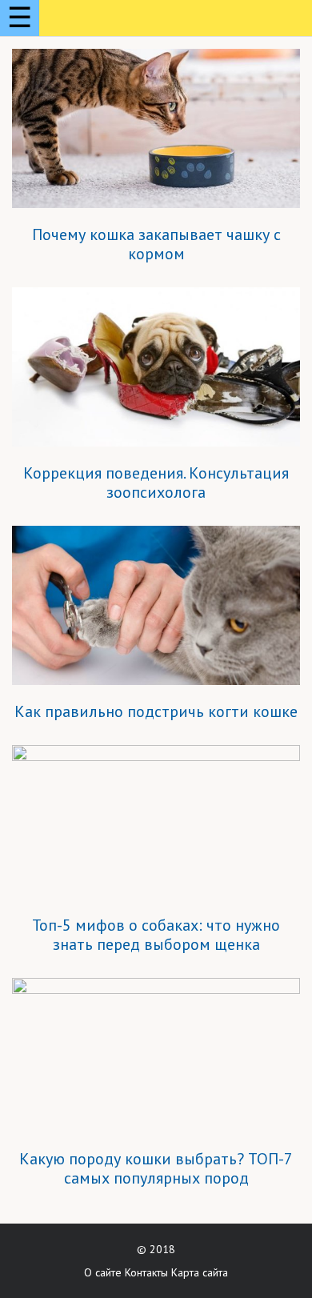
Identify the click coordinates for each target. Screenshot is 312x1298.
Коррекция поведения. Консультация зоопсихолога (156, 483)
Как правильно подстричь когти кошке (156, 711)
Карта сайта (199, 1272)
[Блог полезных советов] (110, 20)
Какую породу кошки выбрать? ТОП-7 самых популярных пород (156, 1168)
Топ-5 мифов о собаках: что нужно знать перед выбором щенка (156, 935)
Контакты (146, 1272)
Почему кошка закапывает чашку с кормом (156, 244)
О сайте (103, 1272)
